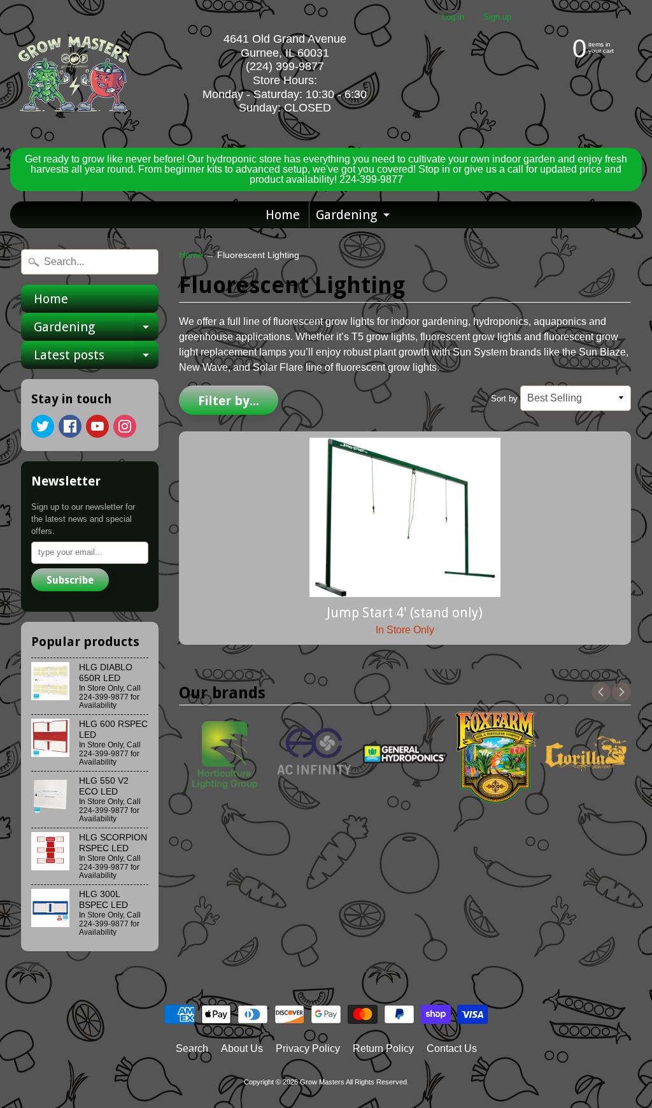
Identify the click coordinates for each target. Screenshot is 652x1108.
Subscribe (70, 580)
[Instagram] (124, 426)
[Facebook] (70, 426)
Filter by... (228, 400)
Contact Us (452, 1048)
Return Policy (383, 1048)
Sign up (497, 17)
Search (192, 1048)
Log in (453, 17)
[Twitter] (42, 426)
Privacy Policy (308, 1048)
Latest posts (96, 358)
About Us (242, 1048)
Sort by (504, 398)
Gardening (354, 217)
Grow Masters (322, 1082)
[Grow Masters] (74, 74)
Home (283, 214)
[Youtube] (97, 426)
